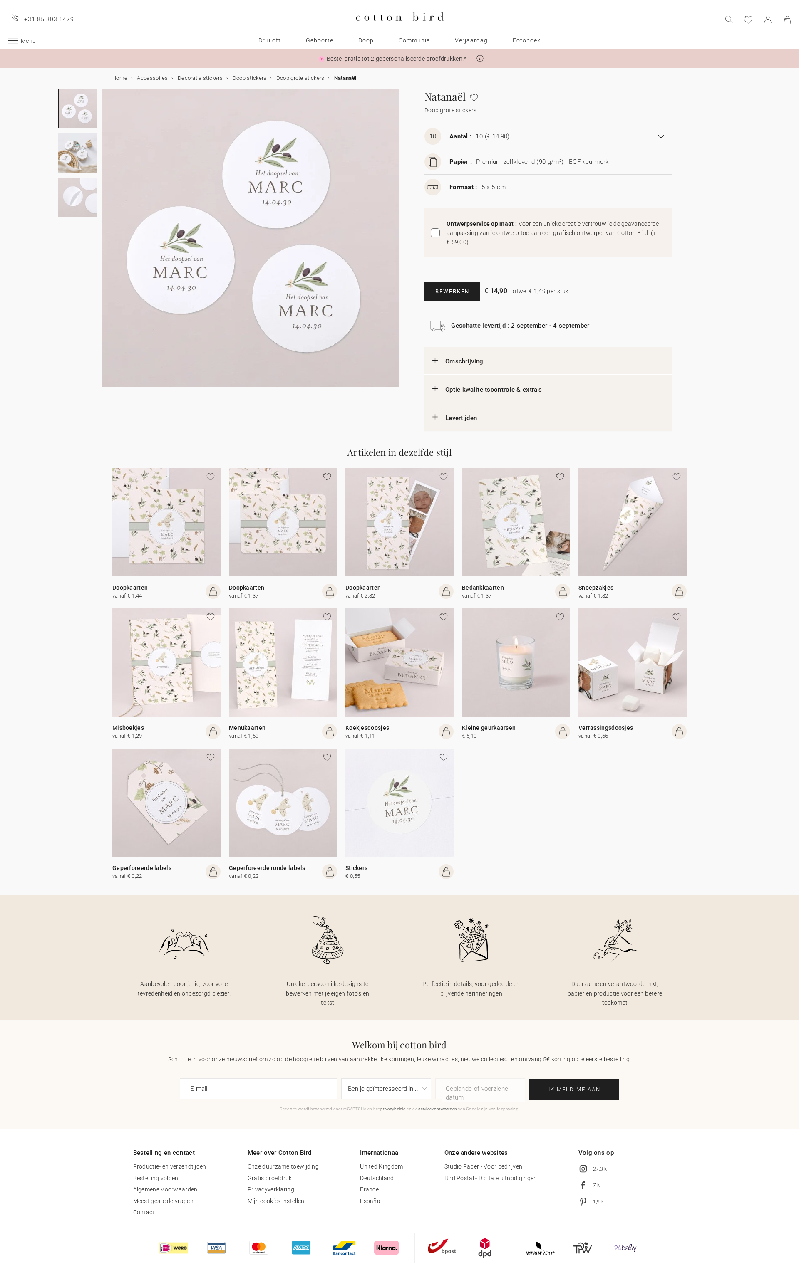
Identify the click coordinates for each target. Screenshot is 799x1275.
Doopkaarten (130, 587)
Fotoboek (527, 40)
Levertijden (461, 418)
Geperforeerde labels (141, 868)
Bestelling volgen (156, 1178)
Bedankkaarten (483, 587)
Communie (414, 40)
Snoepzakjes (595, 587)
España (370, 1201)
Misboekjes (128, 727)
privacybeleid (393, 1109)
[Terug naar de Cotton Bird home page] (400, 27)
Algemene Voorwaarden (165, 1189)
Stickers (356, 868)
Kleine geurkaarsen (489, 727)
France (369, 1189)
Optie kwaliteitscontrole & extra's (493, 389)
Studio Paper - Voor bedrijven (483, 1166)
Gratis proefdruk (270, 1178)
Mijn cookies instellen (276, 1201)
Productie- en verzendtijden (169, 1166)
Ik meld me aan (574, 1089)
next (107, 243)
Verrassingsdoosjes (605, 727)
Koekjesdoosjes (367, 727)
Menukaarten (247, 727)
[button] (480, 58)
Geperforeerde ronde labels (267, 868)
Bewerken (452, 291)
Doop (366, 40)
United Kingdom (381, 1166)
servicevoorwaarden (437, 1109)
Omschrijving (464, 361)
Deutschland (377, 1178)
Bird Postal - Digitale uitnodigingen (490, 1178)
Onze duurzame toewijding (283, 1166)
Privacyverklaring (271, 1189)
